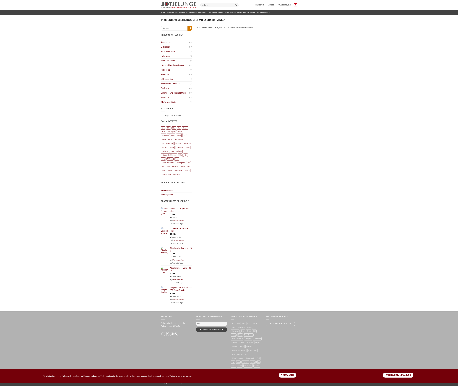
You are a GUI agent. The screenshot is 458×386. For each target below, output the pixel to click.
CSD (184, 136)
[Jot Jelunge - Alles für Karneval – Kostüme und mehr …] (179, 5)
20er (163, 128)
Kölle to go (165, 70)
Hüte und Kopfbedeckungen (172, 65)
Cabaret (179, 132)
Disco (170, 139)
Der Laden (193, 12)
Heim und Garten (168, 61)
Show (164, 170)
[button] (259, 5)
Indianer (179, 151)
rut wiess (175, 166)
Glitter (172, 147)
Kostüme (165, 74)
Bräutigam (171, 132)
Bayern (185, 128)
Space (170, 170)
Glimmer (164, 147)
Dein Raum (251, 12)
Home (163, 12)
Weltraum (176, 174)
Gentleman (187, 143)
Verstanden (287, 375)
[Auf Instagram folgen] (167, 334)
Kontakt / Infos (262, 12)
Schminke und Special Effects (173, 93)
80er (178, 128)
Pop (163, 166)
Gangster (178, 143)
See (188, 166)
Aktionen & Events (216, 12)
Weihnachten (166, 174)
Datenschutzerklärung (398, 375)
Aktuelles (202, 12)
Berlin (164, 132)
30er (168, 128)
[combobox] (176, 115)
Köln (185, 155)
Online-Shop (171, 12)
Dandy (164, 139)
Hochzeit (165, 151)
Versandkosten (167, 190)
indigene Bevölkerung (169, 155)
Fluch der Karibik (167, 143)
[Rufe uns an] (176, 334)
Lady (163, 159)
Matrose (170, 159)
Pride (168, 166)
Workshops (183, 12)
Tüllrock (187, 170)
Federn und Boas (168, 51)
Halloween (165, 56)
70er (173, 128)
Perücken (165, 88)
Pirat (188, 163)
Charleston (165, 136)
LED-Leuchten (167, 79)
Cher (172, 136)
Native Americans (168, 163)
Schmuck (165, 97)
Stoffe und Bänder (168, 102)
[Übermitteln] (236, 5)
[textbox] (176, 116)
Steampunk (178, 170)
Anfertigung (229, 12)
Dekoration (241, 12)
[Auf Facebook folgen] (163, 334)
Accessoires (166, 42)
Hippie (187, 147)
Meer (177, 159)
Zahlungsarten (167, 195)
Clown (179, 136)
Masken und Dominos (170, 84)
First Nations (178, 139)
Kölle (180, 155)
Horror (172, 151)
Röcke (183, 166)
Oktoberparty (180, 163)
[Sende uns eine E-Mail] (172, 334)
